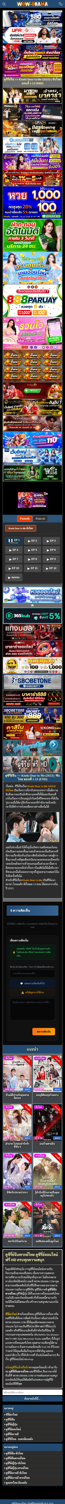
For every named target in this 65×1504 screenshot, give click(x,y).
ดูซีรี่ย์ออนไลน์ (17, 1359)
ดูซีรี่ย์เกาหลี (12, 1434)
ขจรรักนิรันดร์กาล (17, 1241)
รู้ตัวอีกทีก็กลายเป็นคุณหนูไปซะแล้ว (47, 1194)
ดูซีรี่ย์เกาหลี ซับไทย (16, 1473)
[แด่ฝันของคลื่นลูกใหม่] (47, 1219)
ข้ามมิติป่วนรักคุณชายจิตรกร (17, 1096)
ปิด (46, 494)
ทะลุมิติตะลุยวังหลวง (47, 1095)
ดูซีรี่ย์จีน (10, 1419)
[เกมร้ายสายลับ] (47, 1122)
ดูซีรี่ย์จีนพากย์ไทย (44, 1314)
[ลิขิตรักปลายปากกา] (17, 1170)
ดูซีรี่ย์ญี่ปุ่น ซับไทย (16, 1463)
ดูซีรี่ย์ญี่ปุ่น (11, 1424)
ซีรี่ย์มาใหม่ (11, 1414)
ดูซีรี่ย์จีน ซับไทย (14, 1453)
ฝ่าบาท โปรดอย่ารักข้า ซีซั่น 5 (17, 1145)
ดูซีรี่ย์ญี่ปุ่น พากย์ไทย (17, 1468)
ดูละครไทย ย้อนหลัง (16, 1482)
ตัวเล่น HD (40, 518)
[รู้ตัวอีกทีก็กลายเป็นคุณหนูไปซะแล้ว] (47, 1170)
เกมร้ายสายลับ (47, 1143)
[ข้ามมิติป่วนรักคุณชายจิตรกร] (17, 1073)
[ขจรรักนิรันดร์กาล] (17, 1219)
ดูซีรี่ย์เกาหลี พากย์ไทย (18, 1477)
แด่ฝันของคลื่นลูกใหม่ (47, 1241)
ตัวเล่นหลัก (25, 518)
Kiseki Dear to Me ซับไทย (21, 528)
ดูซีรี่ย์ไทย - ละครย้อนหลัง (19, 1439)
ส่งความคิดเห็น (44, 1031)
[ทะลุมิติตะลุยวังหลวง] (47, 1073)
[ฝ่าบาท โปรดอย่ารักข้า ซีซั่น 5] (17, 1122)
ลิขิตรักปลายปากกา (17, 1192)
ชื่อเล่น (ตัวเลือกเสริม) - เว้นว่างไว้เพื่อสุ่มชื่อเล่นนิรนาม (32, 967)
